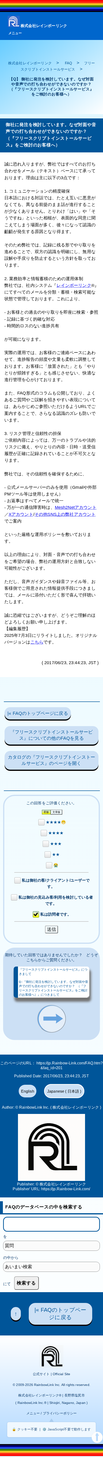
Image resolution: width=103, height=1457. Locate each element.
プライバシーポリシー (60, 1413)
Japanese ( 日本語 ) (64, 1092)
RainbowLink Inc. (47, 1385)
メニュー (15, 33)
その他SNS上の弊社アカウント (65, 514)
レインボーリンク (74, 285)
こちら (36, 642)
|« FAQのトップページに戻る (37, 713)
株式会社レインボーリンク (44, 26)
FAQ (68, 63)
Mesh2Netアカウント (76, 507)
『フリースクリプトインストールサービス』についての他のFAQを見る (51, 735)
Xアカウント (21, 514)
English (27, 1092)
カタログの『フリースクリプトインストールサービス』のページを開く (51, 760)
